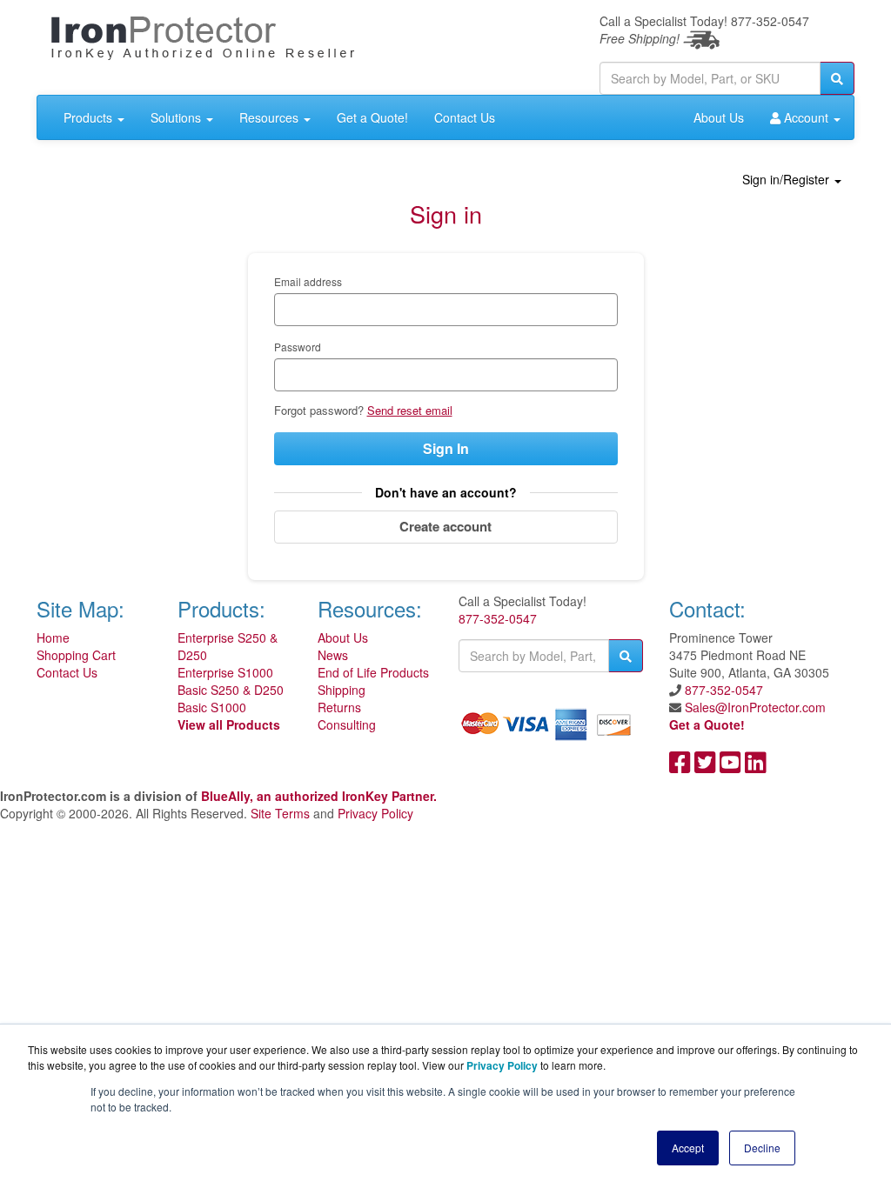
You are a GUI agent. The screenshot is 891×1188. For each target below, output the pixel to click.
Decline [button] (762, 1147)
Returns (339, 707)
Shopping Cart (76, 655)
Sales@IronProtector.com (755, 707)
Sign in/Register (787, 179)
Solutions (177, 117)
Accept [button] (688, 1147)
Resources (270, 117)
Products (90, 117)
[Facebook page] (680, 766)
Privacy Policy (375, 813)
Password (297, 346)
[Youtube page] (730, 766)
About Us (718, 117)
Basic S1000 (212, 707)
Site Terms (280, 813)
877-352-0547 (498, 618)
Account (806, 117)
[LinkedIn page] (756, 766)
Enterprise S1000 (225, 672)
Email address (308, 281)
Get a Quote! (372, 117)
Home (53, 637)
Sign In (446, 448)
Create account (445, 526)
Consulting (347, 724)
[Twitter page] (705, 766)
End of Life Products (373, 672)
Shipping (341, 689)
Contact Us (464, 117)
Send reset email (409, 410)
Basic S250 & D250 (231, 689)
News (333, 655)
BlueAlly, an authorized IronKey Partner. (319, 795)
